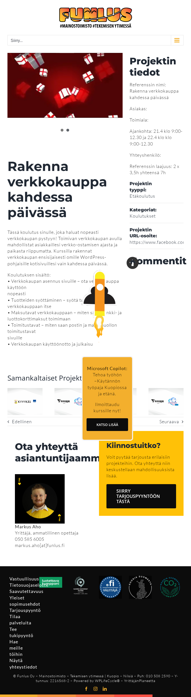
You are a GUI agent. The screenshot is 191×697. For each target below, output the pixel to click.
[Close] (132, 262)
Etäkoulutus (142, 196)
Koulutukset (143, 216)
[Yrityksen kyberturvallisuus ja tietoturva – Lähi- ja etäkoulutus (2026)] (25, 391)
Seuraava (169, 421)
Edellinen (22, 421)
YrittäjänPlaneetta (139, 681)
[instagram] (96, 689)
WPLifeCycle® (107, 681)
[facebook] (86, 689)
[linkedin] (105, 689)
